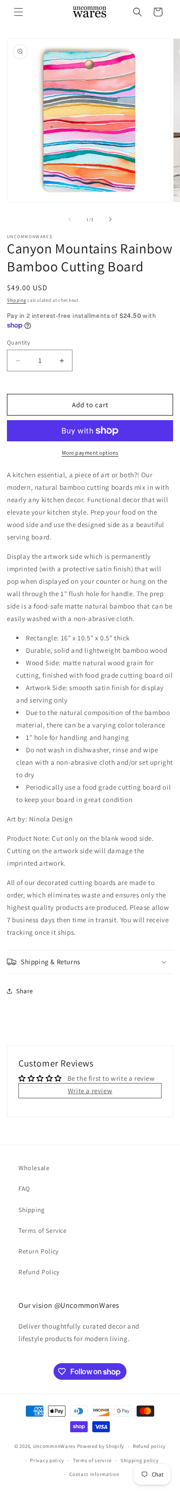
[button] (18, 12)
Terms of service (92, 1460)
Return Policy (38, 1251)
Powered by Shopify (101, 1446)
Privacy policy (47, 1460)
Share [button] (24, 991)
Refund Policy (39, 1272)
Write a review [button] (90, 1090)
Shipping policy (139, 1460)
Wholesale (33, 1168)
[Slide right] (110, 219)
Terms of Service (42, 1230)
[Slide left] (70, 219)
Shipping (16, 300)
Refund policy (149, 1446)
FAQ (24, 1188)
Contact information (94, 1474)
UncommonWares (54, 1446)
